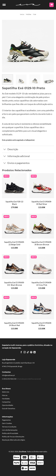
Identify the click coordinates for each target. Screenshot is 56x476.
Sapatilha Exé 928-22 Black (14, 202)
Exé (34, 14)
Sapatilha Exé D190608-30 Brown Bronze (42, 243)
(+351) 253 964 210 (9, 379)
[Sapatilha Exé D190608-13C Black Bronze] (14, 266)
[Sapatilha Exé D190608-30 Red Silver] (41, 185)
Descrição (12, 149)
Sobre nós (5, 392)
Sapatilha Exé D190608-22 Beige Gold (14, 243)
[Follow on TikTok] (28, 352)
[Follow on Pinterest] (31, 352)
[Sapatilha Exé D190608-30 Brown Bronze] (41, 226)
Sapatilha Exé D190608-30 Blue (42, 324)
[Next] (49, 46)
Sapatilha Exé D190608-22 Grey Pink (42, 283)
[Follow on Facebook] (21, 352)
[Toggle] (4, 149)
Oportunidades (7, 405)
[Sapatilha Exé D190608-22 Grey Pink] (41, 266)
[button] (4, 5)
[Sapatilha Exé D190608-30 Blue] (41, 307)
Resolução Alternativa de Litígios (13, 440)
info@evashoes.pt (8, 375)
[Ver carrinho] (51, 5)
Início (22, 14)
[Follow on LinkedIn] (34, 352)
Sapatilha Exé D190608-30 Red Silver (42, 202)
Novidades (6, 399)
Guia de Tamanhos (8, 408)
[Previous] (6, 46)
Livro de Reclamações (9, 430)
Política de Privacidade (10, 433)
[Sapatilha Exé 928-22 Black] (14, 185)
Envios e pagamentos (18, 163)
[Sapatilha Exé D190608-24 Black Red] (14, 307)
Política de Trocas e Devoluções (13, 437)
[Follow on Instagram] (24, 352)
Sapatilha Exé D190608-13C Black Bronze (14, 283)
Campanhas (6, 402)
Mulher (28, 14)
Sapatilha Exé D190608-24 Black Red (14, 324)
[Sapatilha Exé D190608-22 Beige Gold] (14, 226)
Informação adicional (18, 156)
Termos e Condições (9, 427)
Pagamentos (6, 420)
